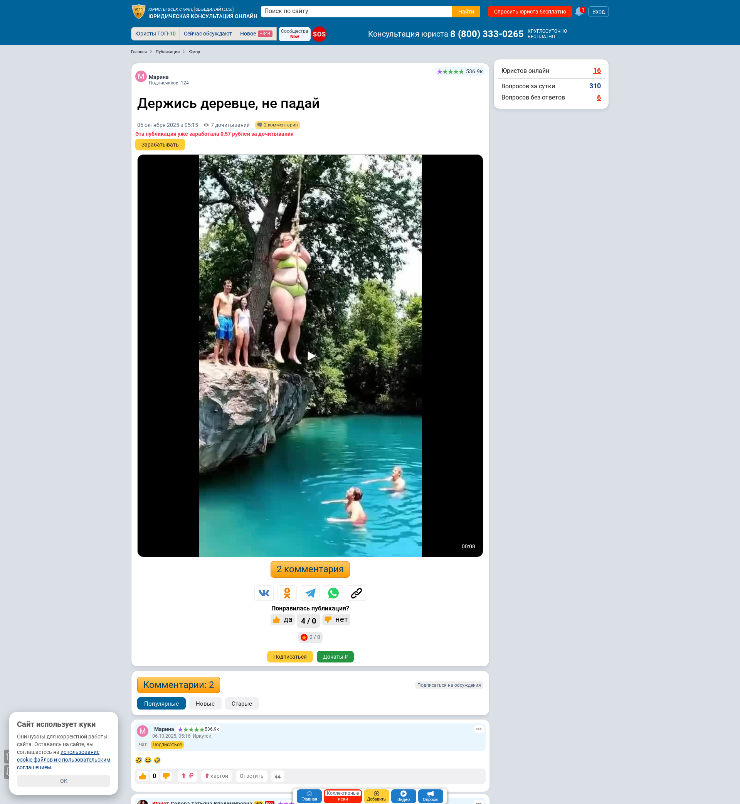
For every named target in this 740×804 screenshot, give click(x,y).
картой (218, 776)
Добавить (376, 799)
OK (63, 781)
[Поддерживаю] (142, 776)
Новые (205, 703)
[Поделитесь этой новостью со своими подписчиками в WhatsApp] (333, 593)
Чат (143, 744)
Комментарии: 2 (178, 684)
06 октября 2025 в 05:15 (167, 125)
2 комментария (310, 569)
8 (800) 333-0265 (487, 34)
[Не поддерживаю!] (166, 776)
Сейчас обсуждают (208, 33)
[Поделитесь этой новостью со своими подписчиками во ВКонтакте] (264, 593)
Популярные (161, 703)
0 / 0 (314, 637)
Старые (242, 703)
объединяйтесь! (213, 9)
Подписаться (290, 657)
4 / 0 (308, 620)
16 (597, 70)
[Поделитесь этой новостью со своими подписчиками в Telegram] (310, 593)
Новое (255, 33)
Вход (598, 11)
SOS (319, 34)
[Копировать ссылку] (356, 593)
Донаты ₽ (335, 657)
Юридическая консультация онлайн (202, 16)
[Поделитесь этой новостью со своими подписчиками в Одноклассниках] (287, 593)
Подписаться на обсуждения (449, 685)
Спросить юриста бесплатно (530, 11)
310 (595, 86)
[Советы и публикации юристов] (138, 11)
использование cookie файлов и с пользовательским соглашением (63, 759)
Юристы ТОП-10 (155, 33)
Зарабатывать (160, 145)
